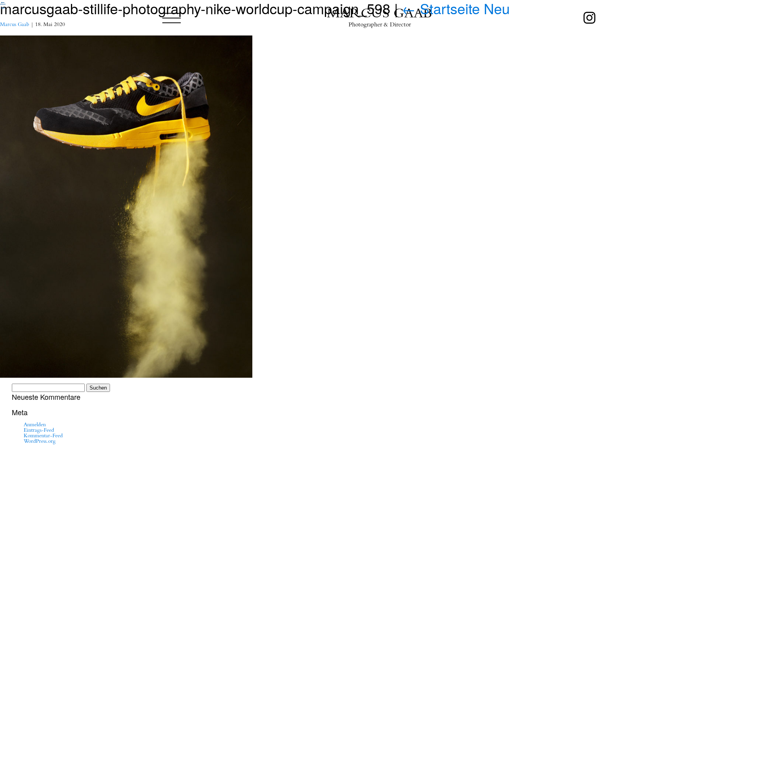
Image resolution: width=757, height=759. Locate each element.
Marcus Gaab (14, 25)
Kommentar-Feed (43, 436)
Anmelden (35, 425)
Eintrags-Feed (39, 431)
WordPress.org (40, 442)
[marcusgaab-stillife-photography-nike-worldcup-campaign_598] (126, 189)
